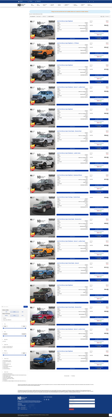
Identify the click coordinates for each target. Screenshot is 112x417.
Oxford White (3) (5, 365)
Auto (22, 315)
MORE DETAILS (72, 38)
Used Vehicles (38, 5)
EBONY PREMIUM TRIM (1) (7, 376)
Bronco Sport (38, 16)
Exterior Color (6, 358)
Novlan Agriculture (90, 5)
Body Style (6, 339)
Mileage (5, 350)
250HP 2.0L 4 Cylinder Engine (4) (7, 347)
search (2, 306)
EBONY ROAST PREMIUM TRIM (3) (8, 377)
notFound (44, 16)
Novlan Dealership (75, 5)
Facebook (87, 1)
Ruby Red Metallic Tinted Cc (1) (7, 366)
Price (5, 331)
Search (25, 306)
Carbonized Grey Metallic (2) (7, 361)
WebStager (27, 415)
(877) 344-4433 (91, 1)
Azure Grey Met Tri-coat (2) (7, 360)
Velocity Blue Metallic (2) (6, 368)
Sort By (107, 16)
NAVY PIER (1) (5, 379)
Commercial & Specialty (67, 5)
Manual (6, 315)
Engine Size (6, 344)
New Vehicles (32, 5)
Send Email (71, 409)
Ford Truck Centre (45, 5)
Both (14, 315)
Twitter (89, 1)
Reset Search (51, 16)
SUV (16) (4, 341)
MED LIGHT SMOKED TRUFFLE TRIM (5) (8, 378)
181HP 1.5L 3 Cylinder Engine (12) (8, 346)
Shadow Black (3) (5, 367)
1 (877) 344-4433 (23, 408)
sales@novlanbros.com (93, 1)
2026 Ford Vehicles (52, 5)
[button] (99, 31)
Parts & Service (59, 5)
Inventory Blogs (83, 5)
